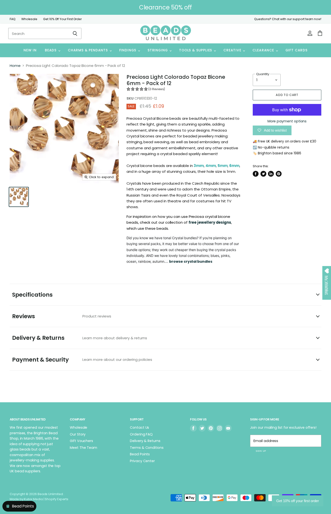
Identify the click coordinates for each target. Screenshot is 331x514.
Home (15, 65)
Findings (128, 50)
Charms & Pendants (88, 50)
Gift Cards (296, 50)
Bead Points (140, 454)
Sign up (261, 450)
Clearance (263, 50)
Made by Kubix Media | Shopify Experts (39, 499)
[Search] (75, 33)
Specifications (32, 295)
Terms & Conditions (147, 447)
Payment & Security (82, 360)
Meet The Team (83, 447)
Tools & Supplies (196, 50)
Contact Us (139, 427)
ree (193, 222)
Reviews (61, 316)
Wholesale (29, 19)
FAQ (13, 19)
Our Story (78, 434)
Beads (51, 50)
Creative (232, 50)
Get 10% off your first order (297, 501)
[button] (183, 89)
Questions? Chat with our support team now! (287, 19)
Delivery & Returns (79, 338)
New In (30, 50)
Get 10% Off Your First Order (62, 19)
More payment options (287, 121)
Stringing (158, 50)
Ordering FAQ (141, 434)
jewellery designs (214, 222)
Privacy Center (142, 461)
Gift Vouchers (81, 440)
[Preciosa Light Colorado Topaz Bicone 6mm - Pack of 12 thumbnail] (18, 196)
